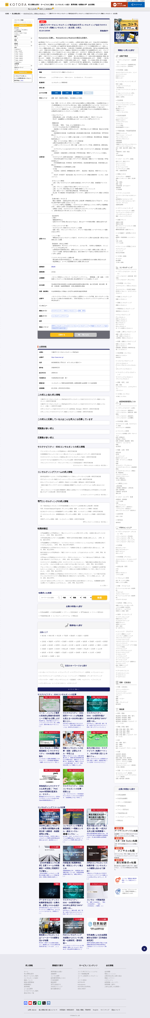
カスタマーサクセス (121, 599)
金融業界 (54, 974)
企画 (117, 461)
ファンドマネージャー (122, 118)
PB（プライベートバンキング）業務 (126, 226)
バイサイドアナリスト (122, 121)
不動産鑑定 (119, 140)
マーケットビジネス (123, 193)
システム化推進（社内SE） (123, 607)
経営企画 (118, 452)
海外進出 (120, 520)
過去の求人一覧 (29, 993)
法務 (117, 503)
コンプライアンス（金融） (123, 168)
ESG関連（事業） (123, 421)
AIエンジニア (119, 553)
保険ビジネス (121, 174)
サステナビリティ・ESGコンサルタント (34, 13)
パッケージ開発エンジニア (123, 634)
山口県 (100, 649)
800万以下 (18, 49)
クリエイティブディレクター (124, 693)
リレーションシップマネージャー (125, 212)
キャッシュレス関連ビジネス (126, 246)
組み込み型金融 (120, 252)
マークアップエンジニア (122, 617)
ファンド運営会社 (97, 612)
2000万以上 (18, 62)
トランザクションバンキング (124, 214)
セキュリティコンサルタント (124, 369)
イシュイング (119, 250)
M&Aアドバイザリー (121, 355)
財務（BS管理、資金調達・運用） (125, 441)
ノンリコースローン (59, 683)
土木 (117, 153)
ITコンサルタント (120, 317)
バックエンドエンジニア (122, 639)
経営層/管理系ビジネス (58, 978)
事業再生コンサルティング (125, 308)
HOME (7, 13)
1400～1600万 (19, 56)
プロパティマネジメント (122, 139)
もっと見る (103, 585)
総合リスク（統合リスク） (123, 161)
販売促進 (118, 704)
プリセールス (119, 592)
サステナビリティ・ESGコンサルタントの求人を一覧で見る (89, 465)
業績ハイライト (110, 978)
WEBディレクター (121, 624)
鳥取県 (73, 649)
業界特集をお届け (56, 971)
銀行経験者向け (56, 989)
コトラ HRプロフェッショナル (87, 971)
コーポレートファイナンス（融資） (125, 210)
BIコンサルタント (121, 322)
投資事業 (120, 100)
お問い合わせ (32, 1010)
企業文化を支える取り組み (113, 976)
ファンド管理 (119, 125)
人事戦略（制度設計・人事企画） (125, 488)
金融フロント (121, 219)
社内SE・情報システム (124, 603)
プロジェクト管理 (123, 578)
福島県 (85, 641)
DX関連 (119, 545)
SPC (79, 679)
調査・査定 (119, 184)
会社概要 (107, 971)
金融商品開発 (119, 204)
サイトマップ (105, 1010)
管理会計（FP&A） (121, 439)
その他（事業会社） (121, 480)
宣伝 (117, 700)
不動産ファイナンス (121, 133)
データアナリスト (121, 677)
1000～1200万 (19, 53)
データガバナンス (121, 675)
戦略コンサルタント (121, 299)
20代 (17, 33)
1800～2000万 (19, 60)
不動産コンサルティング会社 (99, 326)
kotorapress (81, 984)
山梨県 (44, 645)
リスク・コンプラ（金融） (125, 159)
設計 (118, 740)
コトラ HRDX (82, 980)
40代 (25, 33)
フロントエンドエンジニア (123, 637)
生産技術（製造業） (121, 756)
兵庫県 (105, 645)
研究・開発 (120, 713)
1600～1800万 (19, 58)
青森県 (51, 641)
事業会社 (75, 616)
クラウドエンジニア (121, 648)
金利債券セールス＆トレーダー (124, 199)
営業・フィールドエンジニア (126, 770)
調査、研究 (81, 311)
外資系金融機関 (56, 612)
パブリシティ (109, 980)
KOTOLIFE (81, 982)
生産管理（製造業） (121, 754)
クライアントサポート (122, 474)
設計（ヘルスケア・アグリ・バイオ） (126, 748)
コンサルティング (83, 326)
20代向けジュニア (56, 986)
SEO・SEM (119, 626)
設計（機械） (119, 744)
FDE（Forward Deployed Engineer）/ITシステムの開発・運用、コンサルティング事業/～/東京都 (69, 508)
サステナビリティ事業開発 (123, 427)
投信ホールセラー (121, 120)
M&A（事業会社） (121, 478)
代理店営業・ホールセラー (123, 185)
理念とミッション (110, 974)
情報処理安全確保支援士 (59, 328)
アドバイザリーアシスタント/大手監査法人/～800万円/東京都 (58, 451)
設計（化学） (119, 746)
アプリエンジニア (121, 667)
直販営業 (118, 187)
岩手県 (57, 641)
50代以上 (18, 35)
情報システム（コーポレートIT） (125, 605)
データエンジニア (121, 654)
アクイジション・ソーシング (124, 135)
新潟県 (51, 645)
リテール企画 (119, 243)
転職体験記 (27, 984)
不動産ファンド (120, 110)
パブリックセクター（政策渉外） (125, 416)
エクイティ (86, 679)
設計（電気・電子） (121, 742)
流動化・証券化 (120, 97)
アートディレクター (121, 691)
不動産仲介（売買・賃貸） (123, 151)
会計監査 (118, 446)
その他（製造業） (121, 767)
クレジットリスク (121, 163)
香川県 (51, 652)
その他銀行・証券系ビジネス (126, 233)
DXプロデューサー (121, 547)
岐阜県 (85, 645)
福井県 (78, 645)
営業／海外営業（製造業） (123, 778)
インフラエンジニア (121, 656)
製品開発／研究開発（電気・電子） (125, 716)
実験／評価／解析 (123, 727)
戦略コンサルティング (124, 296)
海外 (58, 656)
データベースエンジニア (122, 652)
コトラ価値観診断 (83, 974)
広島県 (93, 649)
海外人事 (118, 493)
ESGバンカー (119, 78)
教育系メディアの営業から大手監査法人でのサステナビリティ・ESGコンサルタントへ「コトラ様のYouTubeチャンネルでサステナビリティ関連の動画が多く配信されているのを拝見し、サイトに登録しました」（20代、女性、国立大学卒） (73, 576)
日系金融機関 (44, 612)
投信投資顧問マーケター (122, 127)
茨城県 (92, 641)
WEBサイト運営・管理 (122, 611)
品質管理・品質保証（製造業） (124, 759)
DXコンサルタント (121, 326)
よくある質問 (28, 989)
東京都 (44, 635)
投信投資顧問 (121, 115)
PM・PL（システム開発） (123, 580)
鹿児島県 (44, 656)
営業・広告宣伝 (122, 687)
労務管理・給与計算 (121, 491)
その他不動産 (119, 155)
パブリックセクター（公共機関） (125, 418)
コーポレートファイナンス (48, 672)
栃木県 (98, 641)
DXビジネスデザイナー (122, 549)
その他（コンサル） (123, 394)
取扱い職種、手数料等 (83, 1010)
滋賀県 (51, 649)
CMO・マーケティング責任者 (124, 460)
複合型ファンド (120, 108)
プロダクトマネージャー (122, 476)
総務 (117, 463)
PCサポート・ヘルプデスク (123, 609)
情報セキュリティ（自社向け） (124, 506)
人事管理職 (119, 486)
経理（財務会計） (121, 437)
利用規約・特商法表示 (67, 1010)
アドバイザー (44, 679)
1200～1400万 (19, 54)
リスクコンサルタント (122, 363)
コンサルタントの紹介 (31, 978)
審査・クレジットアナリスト (124, 216)
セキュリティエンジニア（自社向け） (126, 510)
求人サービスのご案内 (31, 976)
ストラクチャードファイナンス (124, 95)
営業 (117, 697)
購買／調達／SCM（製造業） (124, 758)
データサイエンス (123, 670)
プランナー (119, 695)
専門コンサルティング (58, 326)
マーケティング (120, 456)
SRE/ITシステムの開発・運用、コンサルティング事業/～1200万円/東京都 (62, 519)
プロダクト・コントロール (123, 442)
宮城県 (64, 641)
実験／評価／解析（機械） (123, 731)
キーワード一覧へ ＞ (73, 689)
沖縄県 (52, 656)
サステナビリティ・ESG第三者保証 (126, 289)
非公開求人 (25, 29)
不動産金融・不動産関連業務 (126, 131)
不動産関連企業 (45, 616)
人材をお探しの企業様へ (132, 1)
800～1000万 (19, 51)
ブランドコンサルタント (122, 379)
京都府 (44, 649)
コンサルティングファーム (60, 316)
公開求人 (18, 29)
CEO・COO (119, 516)
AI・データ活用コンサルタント (124, 328)
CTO (117, 569)
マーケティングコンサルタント (124, 377)
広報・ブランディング (122, 702)
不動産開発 (119, 142)
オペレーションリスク (122, 167)
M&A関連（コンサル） (124, 353)
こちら (21, 80)
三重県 (98, 645)
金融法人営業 (119, 222)
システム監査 (119, 501)
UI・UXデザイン (120, 628)
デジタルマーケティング (122, 620)
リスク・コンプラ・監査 (125, 497)
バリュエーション (98, 672)
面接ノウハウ (28, 980)
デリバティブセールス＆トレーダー (125, 201)
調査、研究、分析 (123, 382)
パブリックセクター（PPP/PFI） (125, 66)
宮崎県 (98, 652)
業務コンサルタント (121, 305)
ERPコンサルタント (121, 319)
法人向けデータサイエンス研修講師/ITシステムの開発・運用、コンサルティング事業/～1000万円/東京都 (71, 511)
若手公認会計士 (56, 984)
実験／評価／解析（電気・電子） (125, 729)
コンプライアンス (121, 505)
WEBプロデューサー (121, 619)
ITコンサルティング (123, 314)
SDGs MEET (82, 989)
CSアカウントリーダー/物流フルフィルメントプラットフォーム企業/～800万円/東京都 (66, 479)
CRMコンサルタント (121, 321)
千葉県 (66, 635)
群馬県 (105, 641)
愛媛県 (57, 652)
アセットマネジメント (122, 137)
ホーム (26, 971)
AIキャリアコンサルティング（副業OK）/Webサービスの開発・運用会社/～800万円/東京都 (67, 482)
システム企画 (119, 574)
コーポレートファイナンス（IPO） (125, 93)
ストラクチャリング (46, 676)
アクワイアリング (121, 249)
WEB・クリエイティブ (124, 614)
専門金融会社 (85, 612)
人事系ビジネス (122, 483)
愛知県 (53, 267)
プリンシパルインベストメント (124, 103)
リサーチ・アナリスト (122, 203)
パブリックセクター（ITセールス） (125, 541)
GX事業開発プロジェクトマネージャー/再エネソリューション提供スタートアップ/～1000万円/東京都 (70, 454)
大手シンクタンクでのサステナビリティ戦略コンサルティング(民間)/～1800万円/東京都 (66, 412)
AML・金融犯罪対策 (121, 170)
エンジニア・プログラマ (125, 631)
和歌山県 (65, 649)
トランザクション (45, 683)
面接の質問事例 (29, 982)
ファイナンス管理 (123, 431)
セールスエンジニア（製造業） (124, 773)
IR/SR (117, 454)
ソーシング (73, 676)
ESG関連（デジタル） (124, 557)
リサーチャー (119, 390)
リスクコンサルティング (125, 361)
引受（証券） (119, 241)
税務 (117, 444)
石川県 (71, 645)
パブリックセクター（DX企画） (124, 536)
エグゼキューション (61, 676)
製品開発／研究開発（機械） (124, 717)
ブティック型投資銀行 (71, 612)
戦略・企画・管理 (123, 450)
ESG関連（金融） (123, 70)
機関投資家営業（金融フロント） (125, 229)
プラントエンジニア (121, 763)
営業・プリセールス (123, 586)
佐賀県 (71, 652)
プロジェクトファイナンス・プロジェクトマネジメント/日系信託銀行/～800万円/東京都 (66, 462)
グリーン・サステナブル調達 (124, 761)
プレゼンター (119, 123)
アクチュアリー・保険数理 (123, 176)
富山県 (64, 645)
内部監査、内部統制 (121, 499)
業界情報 (27, 986)
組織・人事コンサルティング (126, 332)
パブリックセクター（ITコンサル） (125, 279)
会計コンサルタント (121, 346)
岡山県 (86, 649)
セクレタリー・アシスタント (124, 465)
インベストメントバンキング (126, 81)
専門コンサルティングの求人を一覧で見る (94, 522)
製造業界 (54, 982)
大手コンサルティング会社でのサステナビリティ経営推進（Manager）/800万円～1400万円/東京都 (69, 409)
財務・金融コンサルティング (126, 341)
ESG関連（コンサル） (124, 283)
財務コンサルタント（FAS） (124, 344)
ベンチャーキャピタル (122, 112)
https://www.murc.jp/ (57, 357)
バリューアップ (64, 672)
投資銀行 (73, 679)
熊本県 (85, 652)
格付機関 (118, 260)
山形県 (78, 641)
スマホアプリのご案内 (31, 991)
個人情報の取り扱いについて (48, 1010)
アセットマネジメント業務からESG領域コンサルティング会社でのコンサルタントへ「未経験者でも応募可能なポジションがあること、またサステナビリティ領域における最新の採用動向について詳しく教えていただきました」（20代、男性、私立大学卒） (73, 569)
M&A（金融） (119, 84)
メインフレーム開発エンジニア (124, 636)
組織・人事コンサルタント (123, 334)
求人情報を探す (16, 13)
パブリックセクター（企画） (126, 408)
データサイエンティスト (122, 673)
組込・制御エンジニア (122, 665)
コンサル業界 (55, 976)
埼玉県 (59, 635)
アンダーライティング (95, 676)
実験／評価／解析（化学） (123, 733)
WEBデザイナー (120, 622)
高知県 (64, 652)
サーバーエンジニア (121, 659)
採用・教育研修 (120, 489)
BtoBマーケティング (121, 458)
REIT (52, 679)
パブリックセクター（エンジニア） (125, 540)
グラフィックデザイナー (122, 689)
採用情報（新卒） (110, 984)
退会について (116, 1010)
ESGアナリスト (120, 76)
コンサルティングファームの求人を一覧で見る (93, 494)
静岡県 (92, 645)
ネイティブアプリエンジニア (124, 650)
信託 (117, 235)
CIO (117, 571)
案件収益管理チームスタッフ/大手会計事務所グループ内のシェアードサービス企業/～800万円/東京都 (70, 476)
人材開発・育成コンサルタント (124, 338)
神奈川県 (51, 635)
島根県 (79, 649)
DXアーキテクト (120, 551)
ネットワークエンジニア (122, 658)
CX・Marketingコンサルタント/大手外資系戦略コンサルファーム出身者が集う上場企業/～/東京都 (69, 506)
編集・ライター (120, 698)
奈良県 (57, 649)
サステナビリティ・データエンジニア (126, 559)
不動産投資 (82, 676)
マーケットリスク (121, 165)
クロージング (72, 683)
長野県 (57, 645)
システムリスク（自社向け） (124, 508)
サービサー (119, 258)
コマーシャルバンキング (125, 208)
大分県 (92, 652)
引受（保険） (119, 182)
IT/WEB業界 (55, 980)
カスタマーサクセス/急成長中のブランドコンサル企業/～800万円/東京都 (62, 460)
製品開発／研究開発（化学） (124, 719)
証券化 (88, 672)
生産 (118, 751)
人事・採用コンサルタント (123, 336)
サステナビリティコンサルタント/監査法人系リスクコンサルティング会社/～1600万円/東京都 (68, 457)
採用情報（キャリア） (112, 982)
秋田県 (71, 641)
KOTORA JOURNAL (84, 986)
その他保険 (119, 189)
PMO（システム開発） (122, 582)
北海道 (44, 641)
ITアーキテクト (120, 324)
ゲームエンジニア (121, 663)
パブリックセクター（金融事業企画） (126, 64)
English (143, 1)
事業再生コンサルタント (122, 311)
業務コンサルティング (124, 302)
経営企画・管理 (122, 566)
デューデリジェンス (62, 679)
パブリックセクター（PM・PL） (125, 538)
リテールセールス (121, 227)
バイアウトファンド (77, 672)
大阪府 (79, 635)
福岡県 (86, 635)
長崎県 (78, 652)
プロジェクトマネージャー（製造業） (126, 765)
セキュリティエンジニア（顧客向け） (126, 661)
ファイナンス (96, 679)
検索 (99, 597)
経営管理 (120, 514)
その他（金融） (122, 256)
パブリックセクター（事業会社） (125, 410)
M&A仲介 (118, 357)
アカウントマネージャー (122, 594)
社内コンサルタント (121, 572)
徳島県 (44, 652)
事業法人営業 (119, 224)
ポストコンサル (71, 326)
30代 (21, 33)
